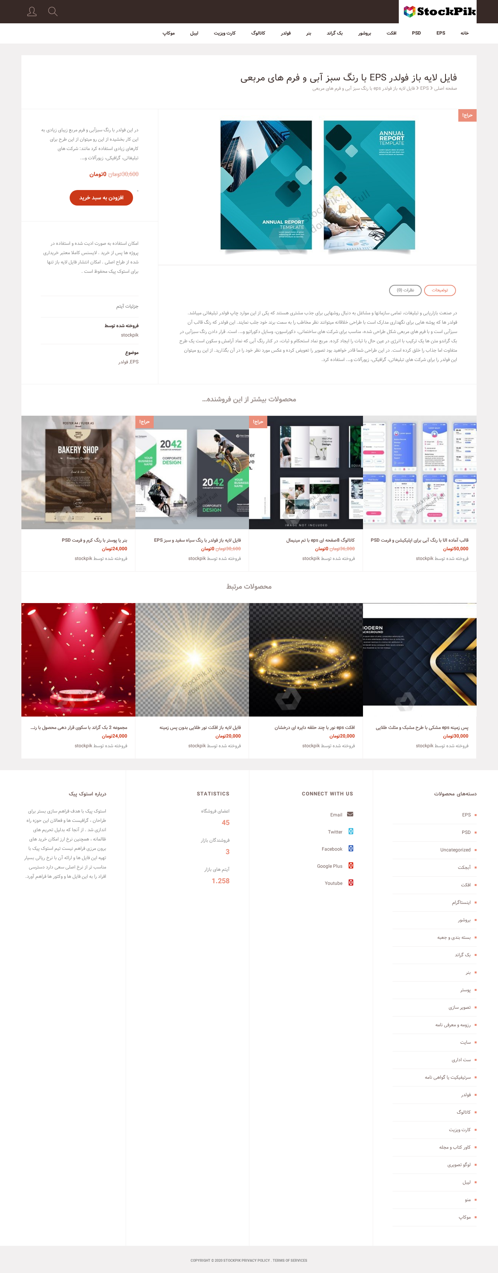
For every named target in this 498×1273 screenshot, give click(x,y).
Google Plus (330, 866)
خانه (465, 33)
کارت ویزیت (225, 33)
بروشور (364, 33)
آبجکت (464, 867)
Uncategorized (455, 850)
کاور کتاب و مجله (455, 1147)
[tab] (440, 290)
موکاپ (169, 33)
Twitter (336, 832)
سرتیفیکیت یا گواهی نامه (448, 1077)
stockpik (130, 335)
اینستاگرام (461, 902)
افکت (391, 33)
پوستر (465, 990)
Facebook (333, 849)
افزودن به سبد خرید (101, 198)
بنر (308, 33)
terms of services (290, 1261)
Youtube (334, 883)
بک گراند (335, 33)
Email (337, 815)
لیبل (194, 33)
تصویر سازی (460, 1007)
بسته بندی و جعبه (454, 937)
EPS (441, 33)
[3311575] (317, 187)
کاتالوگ (258, 33)
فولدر (286, 33)
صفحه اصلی (445, 88)
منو (468, 1199)
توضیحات (440, 290)
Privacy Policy (256, 1261)
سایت (465, 1042)
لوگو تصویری (459, 1164)
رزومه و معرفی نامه (453, 1025)
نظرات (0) (405, 290)
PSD (416, 33)
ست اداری (461, 1060)
